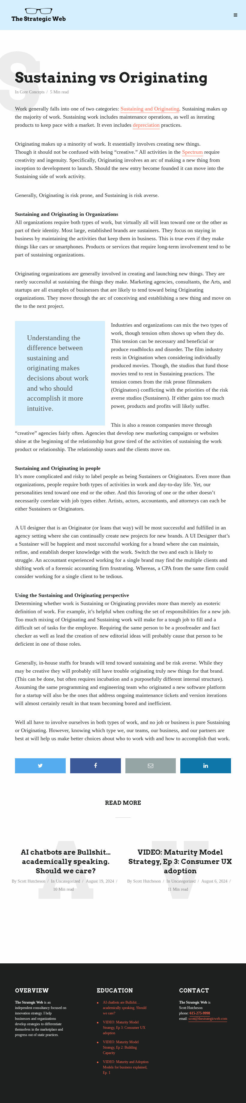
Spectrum (192, 152)
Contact (28, 21)
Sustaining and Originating (150, 109)
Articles (124, 9)
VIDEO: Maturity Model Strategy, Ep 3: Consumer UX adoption (180, 861)
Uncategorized (68, 881)
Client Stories (161, 9)
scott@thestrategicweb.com (207, 1019)
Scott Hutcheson (31, 881)
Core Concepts (32, 92)
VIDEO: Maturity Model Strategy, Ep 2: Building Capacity (121, 1047)
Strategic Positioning (44, 9)
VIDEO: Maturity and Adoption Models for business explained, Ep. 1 (125, 1067)
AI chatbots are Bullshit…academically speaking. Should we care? (66, 861)
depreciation (146, 125)
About (195, 9)
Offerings (92, 9)
